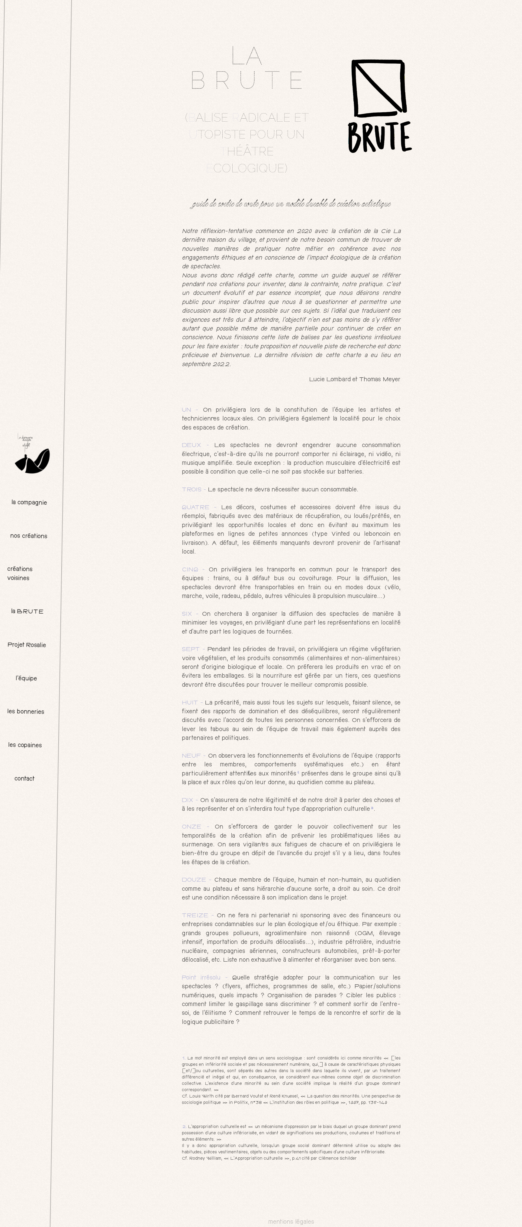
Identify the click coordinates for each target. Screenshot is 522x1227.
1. (184, 1058)
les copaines (25, 745)
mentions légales (291, 1222)
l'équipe (26, 678)
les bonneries (25, 712)
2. (184, 1127)
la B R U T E (27, 612)
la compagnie (29, 503)
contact (24, 779)
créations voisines (20, 574)
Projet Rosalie (27, 645)
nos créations (28, 536)
